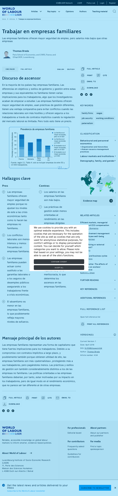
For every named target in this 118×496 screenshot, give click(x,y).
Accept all (59, 267)
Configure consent (59, 262)
